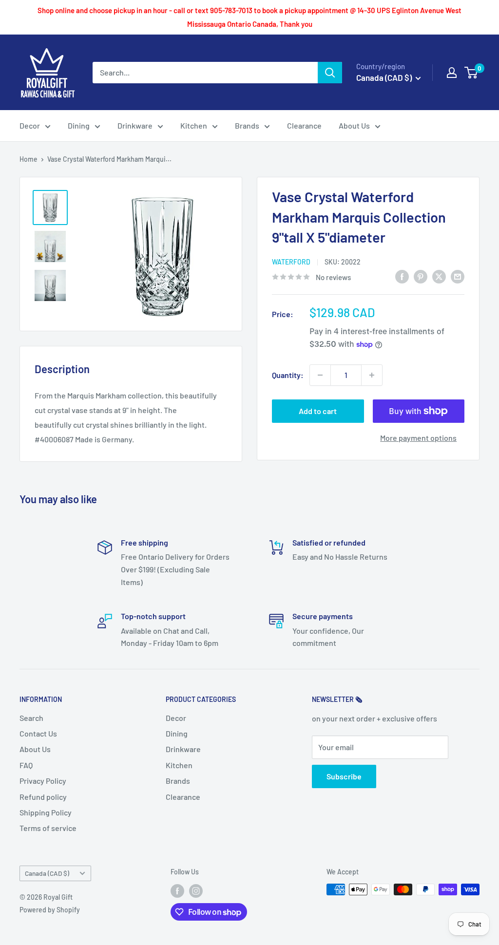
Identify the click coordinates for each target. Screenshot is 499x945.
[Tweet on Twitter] (439, 276)
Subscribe (344, 776)
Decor (29, 125)
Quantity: (288, 374)
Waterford (291, 262)
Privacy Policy (42, 780)
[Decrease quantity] (320, 375)
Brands (247, 125)
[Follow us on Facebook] (177, 890)
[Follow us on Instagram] (196, 890)
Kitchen (193, 125)
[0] (471, 72)
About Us (354, 125)
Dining (79, 125)
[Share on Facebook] (402, 276)
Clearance (304, 125)
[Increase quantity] (372, 375)
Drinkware (135, 125)
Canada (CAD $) (47, 873)
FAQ (26, 765)
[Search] (330, 72)
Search (31, 717)
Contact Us (38, 733)
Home (28, 159)
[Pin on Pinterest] (420, 276)
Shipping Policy (45, 812)
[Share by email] (457, 276)
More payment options (418, 437)
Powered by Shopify (49, 910)
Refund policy (43, 796)
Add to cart (318, 411)
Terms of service (48, 827)
